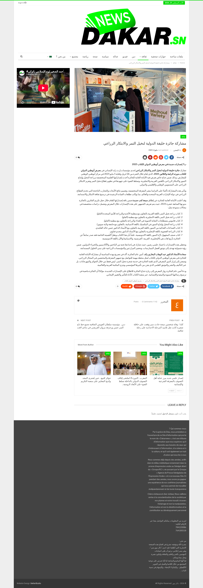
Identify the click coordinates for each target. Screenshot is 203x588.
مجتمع (75, 56)
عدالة (115, 56)
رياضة (85, 56)
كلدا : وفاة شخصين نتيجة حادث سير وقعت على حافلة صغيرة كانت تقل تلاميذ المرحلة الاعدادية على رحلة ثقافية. (158, 327)
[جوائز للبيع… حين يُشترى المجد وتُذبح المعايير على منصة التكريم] (94, 363)
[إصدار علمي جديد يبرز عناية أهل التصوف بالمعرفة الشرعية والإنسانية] (166, 363)
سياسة (105, 56)
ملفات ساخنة (176, 56)
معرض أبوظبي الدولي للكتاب (133, 281)
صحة (95, 56)
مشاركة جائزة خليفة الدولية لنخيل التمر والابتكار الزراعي (162, 281)
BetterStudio (36, 583)
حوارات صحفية (158, 56)
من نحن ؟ (61, 56)
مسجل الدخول (168, 413)
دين (133, 56)
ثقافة (144, 56)
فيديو (125, 56)
